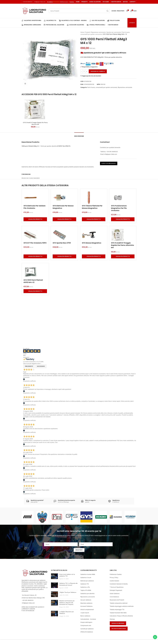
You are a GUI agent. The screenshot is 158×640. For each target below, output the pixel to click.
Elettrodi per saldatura (87, 581)
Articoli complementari (87, 609)
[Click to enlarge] (25, 83)
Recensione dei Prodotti (117, 600)
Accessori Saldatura (86, 606)
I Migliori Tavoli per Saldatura (67, 592)
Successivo (41, 366)
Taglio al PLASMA (85, 590)
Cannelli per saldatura (87, 628)
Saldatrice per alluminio (87, 593)
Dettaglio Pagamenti (116, 590)
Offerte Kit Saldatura (86, 632)
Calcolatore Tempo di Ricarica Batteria (121, 616)
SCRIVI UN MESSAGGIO (108, 163)
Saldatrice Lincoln (85, 577)
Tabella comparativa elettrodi (118, 603)
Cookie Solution (114, 581)
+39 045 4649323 (27, 1)
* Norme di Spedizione (116, 587)
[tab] (79, 135)
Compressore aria (85, 625)
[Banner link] (27, 517)
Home (82, 32)
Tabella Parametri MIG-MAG (118, 612)
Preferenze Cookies (116, 574)
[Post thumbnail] (54, 576)
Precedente (29, 366)
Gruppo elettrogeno (86, 622)
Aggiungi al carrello (98, 71)
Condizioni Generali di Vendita (119, 584)
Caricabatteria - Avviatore (88, 619)
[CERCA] (107, 11)
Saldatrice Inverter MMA (87, 574)
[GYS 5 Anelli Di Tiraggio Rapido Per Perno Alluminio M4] (35, 109)
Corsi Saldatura (114, 596)
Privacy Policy (114, 577)
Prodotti (87, 32)
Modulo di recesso (118, 623)
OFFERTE (132, 22)
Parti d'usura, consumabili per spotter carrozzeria (102, 87)
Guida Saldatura (114, 593)
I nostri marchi (84, 612)
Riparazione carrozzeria (98, 32)
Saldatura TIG (84, 584)
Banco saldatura (85, 616)
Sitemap (112, 619)
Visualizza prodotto (35, 219)
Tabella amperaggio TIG (117, 609)
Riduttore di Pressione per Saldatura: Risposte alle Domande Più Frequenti (67, 602)
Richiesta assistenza (119, 628)
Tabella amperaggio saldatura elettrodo (122, 606)
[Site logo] (34, 10)
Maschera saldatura (86, 603)
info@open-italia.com (39, 1)
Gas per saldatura (85, 600)
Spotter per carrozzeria (114, 32)
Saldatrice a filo (85, 587)
